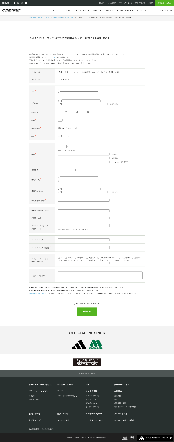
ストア (150, 3)
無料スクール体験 (164, 3)
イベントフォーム (69, 17)
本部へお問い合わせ (125, 3)
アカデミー (62, 391)
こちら (54, 57)
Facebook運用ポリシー (49, 429)
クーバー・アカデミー (145, 10)
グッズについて (91, 403)
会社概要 (117, 396)
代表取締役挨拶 (120, 403)
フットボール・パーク (95, 420)
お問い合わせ (34, 414)
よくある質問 (112, 3)
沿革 (116, 399)
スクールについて (92, 396)
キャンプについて (92, 399)
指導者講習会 (34, 399)
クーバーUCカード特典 (124, 420)
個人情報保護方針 (34, 429)
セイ (59, 101)
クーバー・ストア (121, 385)
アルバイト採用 (140, 3)
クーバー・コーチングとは (62, 10)
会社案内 (101, 3)
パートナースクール (164, 10)
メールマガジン (64, 420)
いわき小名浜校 (57, 17)
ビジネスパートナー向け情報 (125, 407)
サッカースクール (82, 10)
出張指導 (32, 396)
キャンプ (109, 10)
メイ (59, 104)
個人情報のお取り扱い (37, 293)
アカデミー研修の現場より (67, 396)
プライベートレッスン (124, 10)
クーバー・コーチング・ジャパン (39, 17)
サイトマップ (34, 420)
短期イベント (98, 10)
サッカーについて (92, 407)
